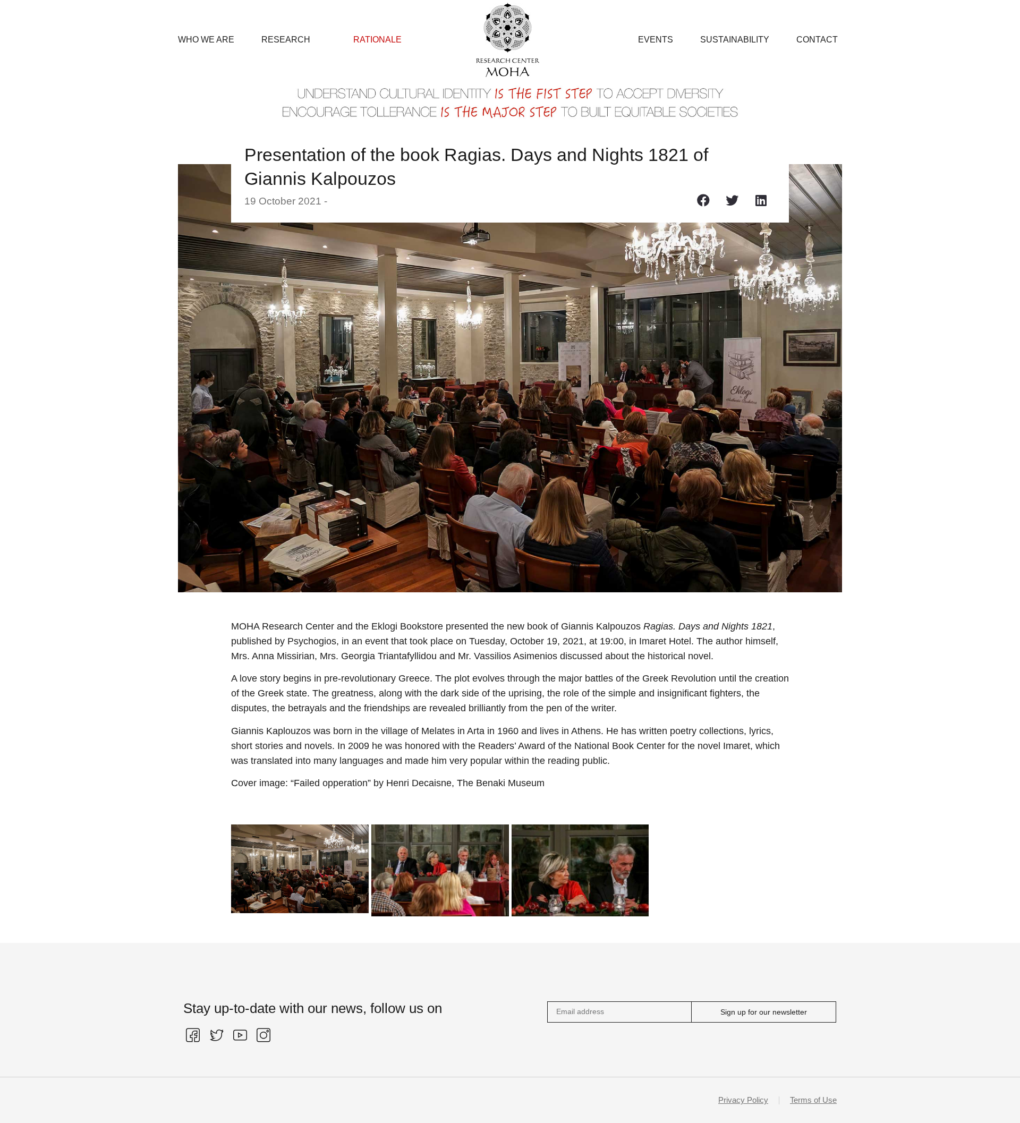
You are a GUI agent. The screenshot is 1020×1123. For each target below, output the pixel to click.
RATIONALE (377, 39)
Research (285, 39)
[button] (703, 200)
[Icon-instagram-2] (263, 1035)
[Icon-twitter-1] (216, 1035)
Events (655, 39)
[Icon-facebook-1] (192, 1035)
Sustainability (734, 39)
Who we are (206, 39)
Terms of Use (813, 1099)
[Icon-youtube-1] (240, 1035)
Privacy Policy (743, 1099)
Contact (817, 39)
